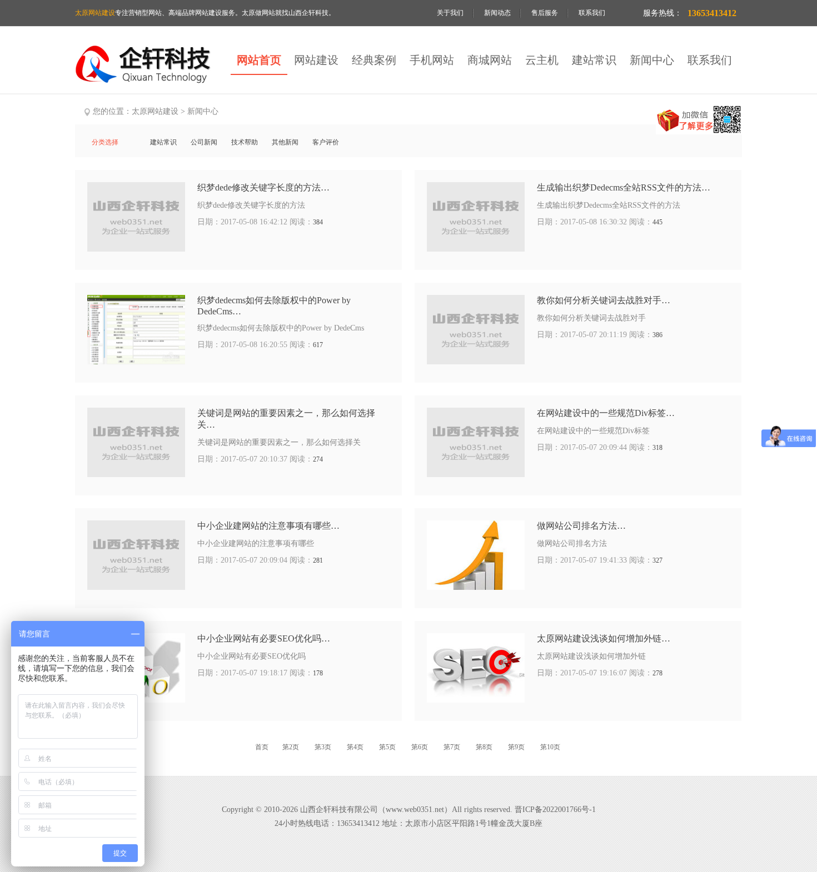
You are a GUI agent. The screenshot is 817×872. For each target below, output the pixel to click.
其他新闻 (285, 142)
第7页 (453, 747)
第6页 (420, 747)
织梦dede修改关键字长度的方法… (263, 187)
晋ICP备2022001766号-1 (555, 809)
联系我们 (592, 13)
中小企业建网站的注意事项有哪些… (268, 525)
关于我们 (450, 13)
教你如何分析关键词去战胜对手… (603, 300)
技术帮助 (244, 142)
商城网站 (489, 60)
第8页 (485, 747)
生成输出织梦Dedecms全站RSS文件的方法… (623, 187)
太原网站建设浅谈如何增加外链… (603, 638)
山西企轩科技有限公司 (339, 809)
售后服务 (544, 13)
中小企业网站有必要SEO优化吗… (263, 638)
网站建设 (316, 60)
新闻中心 (652, 60)
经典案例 (374, 60)
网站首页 (259, 60)
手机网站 (432, 60)
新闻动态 (497, 13)
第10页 (550, 747)
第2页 (291, 747)
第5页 (388, 747)
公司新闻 (204, 142)
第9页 (517, 747)
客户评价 (325, 142)
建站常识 (594, 60)
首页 (261, 747)
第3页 (324, 747)
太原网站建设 (155, 111)
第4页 (356, 747)
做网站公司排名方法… (581, 525)
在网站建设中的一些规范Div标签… (606, 413)
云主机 (542, 60)
